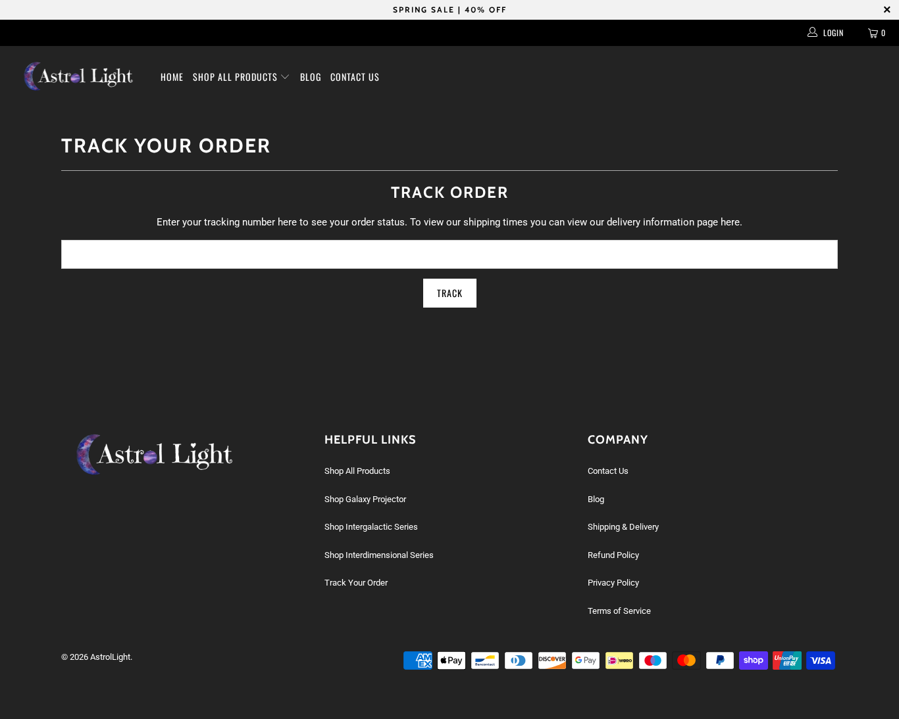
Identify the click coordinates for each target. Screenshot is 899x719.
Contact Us (355, 76)
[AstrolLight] (78, 76)
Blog (310, 76)
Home (172, 76)
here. (731, 222)
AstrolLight (110, 657)
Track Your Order (356, 583)
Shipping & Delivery (623, 527)
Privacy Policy (613, 583)
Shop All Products (236, 76)
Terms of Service (619, 611)
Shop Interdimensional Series (379, 555)
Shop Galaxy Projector (365, 499)
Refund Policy (613, 555)
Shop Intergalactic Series (371, 527)
